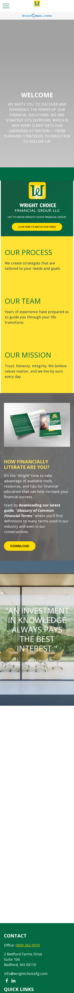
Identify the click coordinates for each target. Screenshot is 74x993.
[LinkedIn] (13, 981)
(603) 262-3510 (28, 945)
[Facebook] (6, 981)
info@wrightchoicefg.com (26, 973)
